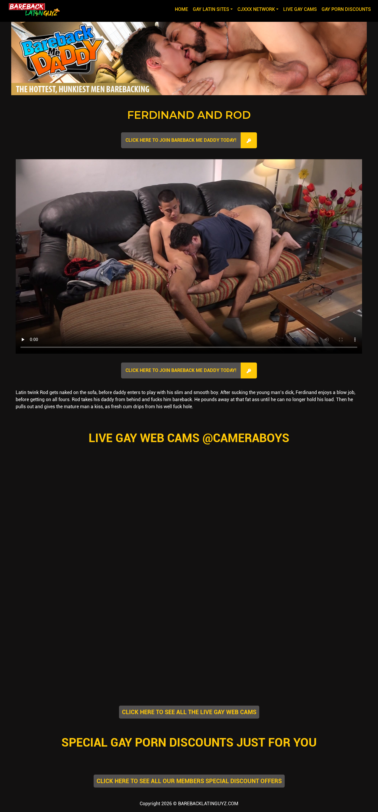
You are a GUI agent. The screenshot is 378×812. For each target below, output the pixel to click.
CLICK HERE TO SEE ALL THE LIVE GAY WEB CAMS (189, 712)
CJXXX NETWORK (256, 9)
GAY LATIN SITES (211, 9)
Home (182, 9)
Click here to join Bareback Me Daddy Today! (181, 140)
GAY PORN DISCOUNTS (346, 9)
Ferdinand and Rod (189, 114)
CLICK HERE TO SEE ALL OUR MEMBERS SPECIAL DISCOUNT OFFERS (189, 781)
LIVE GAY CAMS (300, 9)
